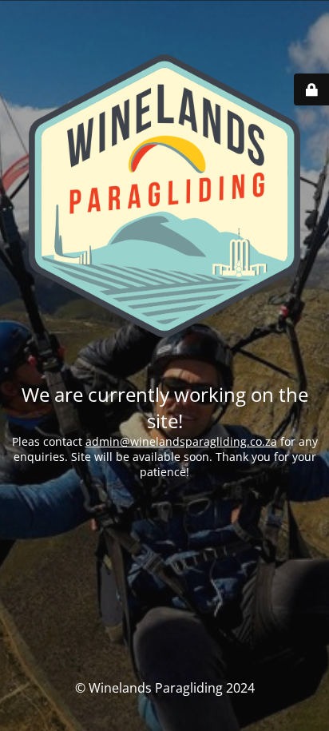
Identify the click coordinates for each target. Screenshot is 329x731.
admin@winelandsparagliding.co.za (181, 441)
